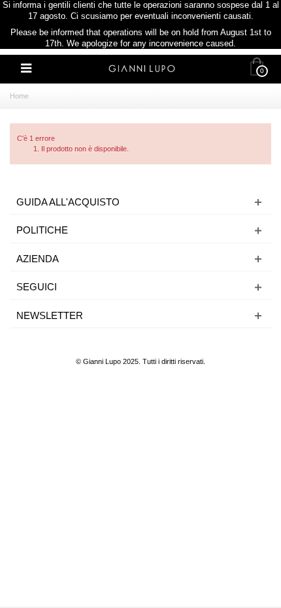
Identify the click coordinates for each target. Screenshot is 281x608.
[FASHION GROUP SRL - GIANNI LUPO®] (142, 68)
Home (19, 96)
